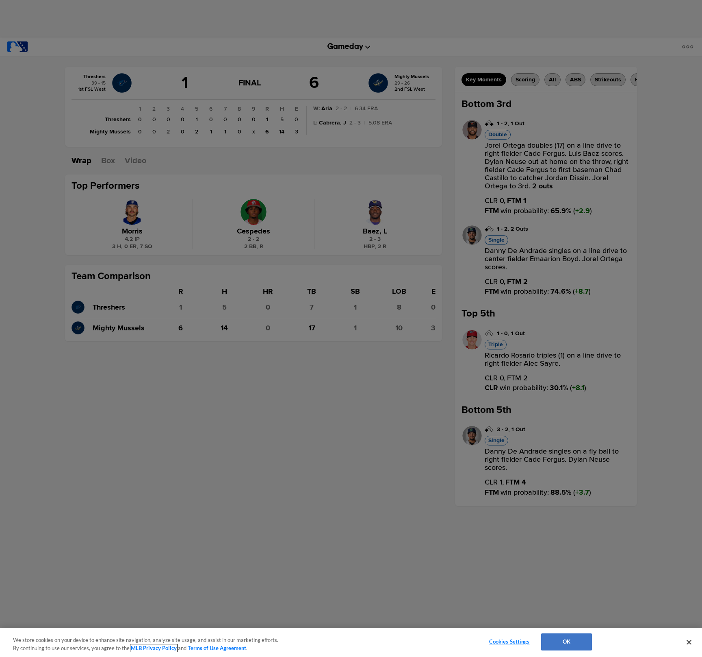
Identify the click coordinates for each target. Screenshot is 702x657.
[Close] (689, 642)
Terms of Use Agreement (217, 648)
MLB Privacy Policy (154, 648)
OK (566, 641)
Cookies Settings (509, 641)
